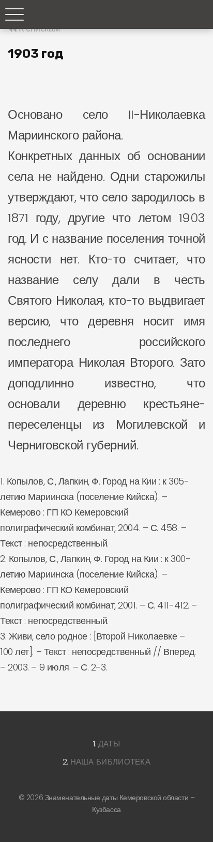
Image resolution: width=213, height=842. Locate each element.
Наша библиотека (110, 761)
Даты (109, 743)
